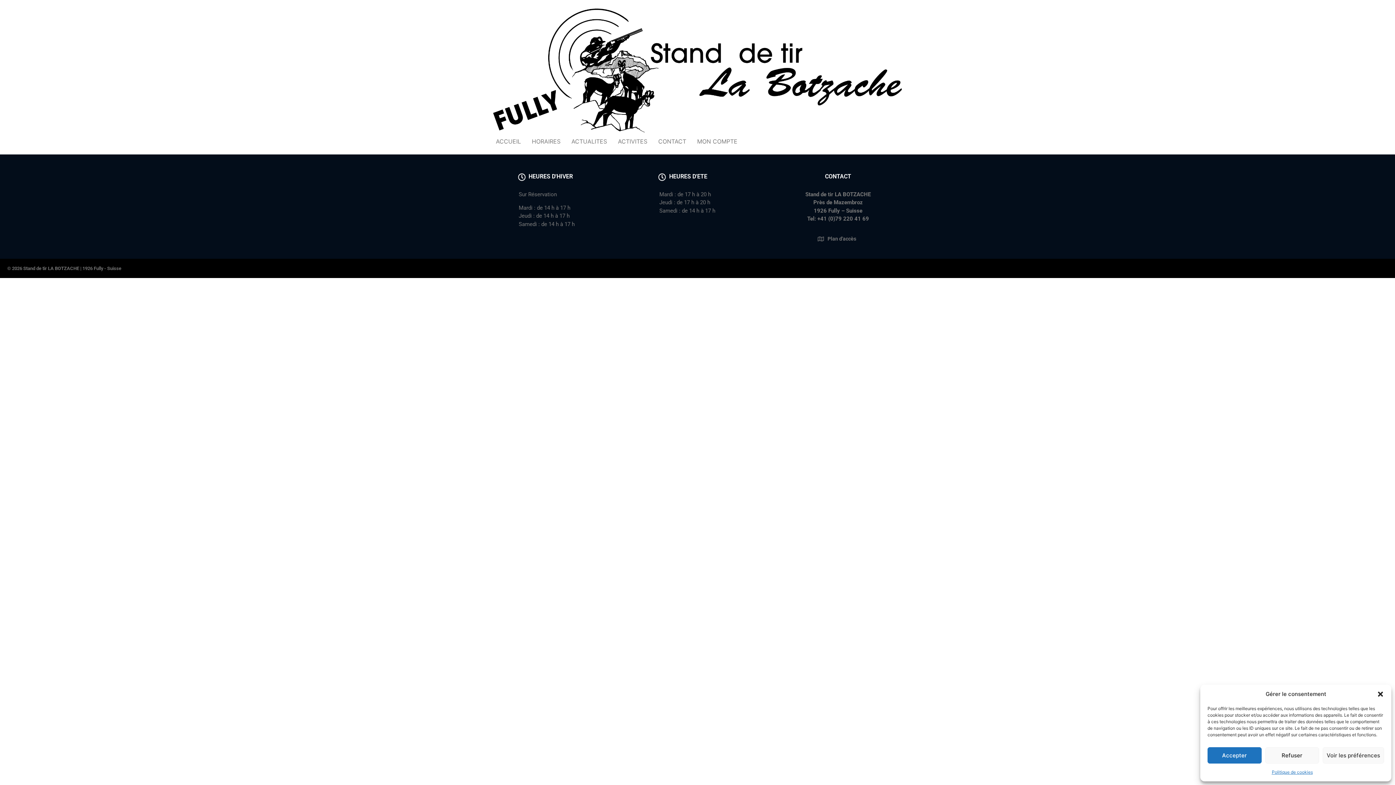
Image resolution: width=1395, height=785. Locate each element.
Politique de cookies (1292, 772)
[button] (1380, 694)
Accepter (1234, 755)
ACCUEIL (508, 141)
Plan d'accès (842, 239)
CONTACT (672, 141)
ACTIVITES (632, 141)
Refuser (1292, 755)
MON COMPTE (717, 141)
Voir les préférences (1353, 755)
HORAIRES (546, 141)
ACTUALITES (589, 141)
